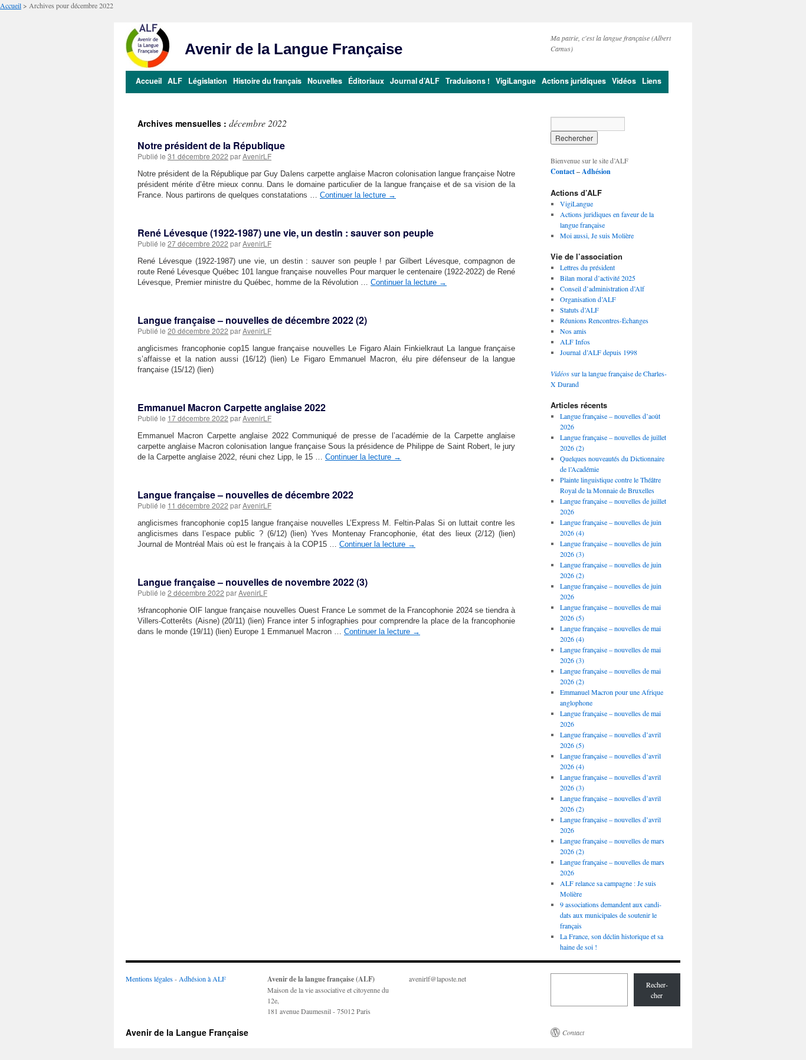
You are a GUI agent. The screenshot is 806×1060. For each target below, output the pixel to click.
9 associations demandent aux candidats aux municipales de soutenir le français (610, 915)
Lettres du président (587, 267)
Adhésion (596, 171)
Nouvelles (324, 81)
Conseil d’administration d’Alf (602, 288)
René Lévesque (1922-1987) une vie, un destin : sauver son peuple (285, 232)
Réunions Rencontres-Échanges (604, 320)
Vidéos (624, 81)
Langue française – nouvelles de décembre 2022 (245, 494)
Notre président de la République (211, 145)
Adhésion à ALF (202, 978)
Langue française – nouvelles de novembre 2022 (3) (252, 582)
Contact (563, 171)
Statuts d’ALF (579, 309)
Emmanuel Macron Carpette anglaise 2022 (231, 407)
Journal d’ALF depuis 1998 (598, 352)
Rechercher (657, 990)
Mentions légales (149, 978)
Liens (651, 81)
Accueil (10, 5)
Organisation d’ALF (588, 299)
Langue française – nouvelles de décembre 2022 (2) (252, 320)
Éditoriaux (366, 81)
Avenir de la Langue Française (293, 49)
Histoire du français (267, 81)
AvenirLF (257, 156)
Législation (207, 81)
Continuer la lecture (358, 195)
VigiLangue (516, 81)
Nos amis (573, 331)
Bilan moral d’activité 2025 (597, 278)
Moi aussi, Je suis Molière (597, 235)
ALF (175, 81)
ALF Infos (575, 341)
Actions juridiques (574, 81)
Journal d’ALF (415, 81)
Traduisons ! (467, 81)
